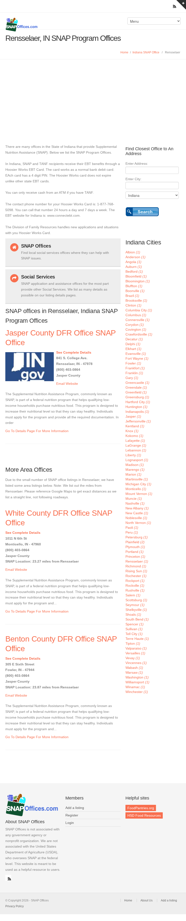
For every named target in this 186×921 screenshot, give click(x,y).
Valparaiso (136, 648)
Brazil (132, 296)
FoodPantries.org (140, 808)
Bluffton (133, 286)
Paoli (131, 527)
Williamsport (137, 682)
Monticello (135, 489)
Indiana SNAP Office (145, 52)
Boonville (135, 291)
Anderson (135, 257)
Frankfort (135, 368)
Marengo (135, 469)
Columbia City (138, 310)
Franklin (134, 373)
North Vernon (138, 523)
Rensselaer (136, 561)
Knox (132, 431)
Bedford (134, 271)
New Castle (136, 513)
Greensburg (137, 397)
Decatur (134, 339)
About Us (146, 900)
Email (60, 384)
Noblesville (136, 518)
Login (69, 823)
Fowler (133, 363)
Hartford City (137, 402)
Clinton (133, 305)
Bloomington (137, 281)
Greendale (136, 387)
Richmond (135, 566)
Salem (132, 595)
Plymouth (135, 547)
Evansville (135, 354)
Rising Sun (136, 571)
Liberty (133, 455)
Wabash (134, 668)
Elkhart (133, 349)
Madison (134, 465)
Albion (132, 252)
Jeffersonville (138, 421)
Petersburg (136, 537)
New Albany (137, 508)
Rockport (135, 581)
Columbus (135, 315)
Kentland (134, 426)
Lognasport (136, 460)
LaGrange (135, 445)
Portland (134, 552)
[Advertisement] (93, 95)
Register (71, 815)
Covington (135, 329)
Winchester (136, 692)
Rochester (136, 576)
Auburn (133, 267)
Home (124, 52)
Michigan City (138, 484)
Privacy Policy (14, 906)
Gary (131, 378)
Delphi (132, 344)
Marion (133, 474)
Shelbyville (136, 610)
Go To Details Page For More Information (37, 431)
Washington (137, 677)
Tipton (132, 643)
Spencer (134, 624)
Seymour (135, 605)
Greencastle (137, 383)
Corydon (134, 325)
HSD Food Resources (144, 815)
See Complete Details (73, 352)
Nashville (135, 503)
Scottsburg (136, 600)
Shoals (133, 614)
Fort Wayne (136, 358)
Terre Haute (137, 639)
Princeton (135, 556)
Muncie (133, 498)
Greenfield (136, 392)
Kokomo (134, 436)
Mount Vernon (138, 494)
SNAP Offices (48, 24)
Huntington (136, 407)
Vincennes (136, 663)
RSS (8, 878)
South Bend (137, 619)
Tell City (134, 634)
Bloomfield (136, 276)
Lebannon (135, 450)
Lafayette (135, 441)
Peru (131, 532)
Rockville (134, 585)
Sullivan (134, 629)
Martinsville (136, 479)
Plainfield (135, 542)
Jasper (133, 416)
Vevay (132, 658)
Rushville (135, 590)
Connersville (137, 320)
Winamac (135, 687)
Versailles (135, 653)
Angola (133, 262)
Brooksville (136, 300)
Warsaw (134, 672)
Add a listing (74, 808)
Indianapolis (137, 412)
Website (72, 384)
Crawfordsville (138, 334)
